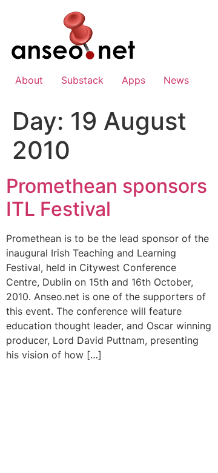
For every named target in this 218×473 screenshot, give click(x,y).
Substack (82, 80)
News (176, 80)
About (29, 80)
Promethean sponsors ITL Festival (106, 197)
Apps (133, 80)
